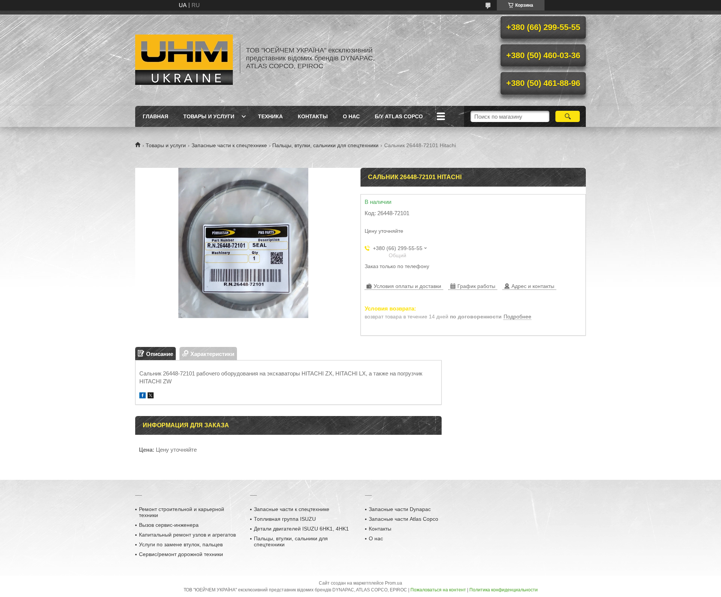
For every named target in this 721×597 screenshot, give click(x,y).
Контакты (313, 116)
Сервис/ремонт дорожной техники (181, 554)
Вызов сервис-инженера (169, 525)
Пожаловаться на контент (438, 589)
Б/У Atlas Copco (399, 116)
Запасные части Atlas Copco (403, 519)
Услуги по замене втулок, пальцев (181, 544)
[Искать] (567, 116)
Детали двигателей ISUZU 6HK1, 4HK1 (301, 529)
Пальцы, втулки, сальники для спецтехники (325, 145)
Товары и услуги (208, 116)
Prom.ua (393, 583)
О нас (351, 116)
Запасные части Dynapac (400, 509)
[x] (151, 396)
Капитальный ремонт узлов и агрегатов (187, 535)
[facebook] (142, 396)
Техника (270, 116)
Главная (155, 116)
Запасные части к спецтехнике (229, 145)
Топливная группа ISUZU (285, 519)
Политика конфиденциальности (503, 589)
